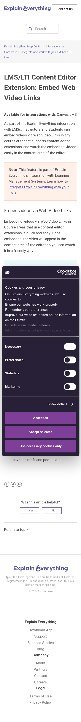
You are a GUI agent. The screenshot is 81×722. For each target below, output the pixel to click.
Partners (41, 669)
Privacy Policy (40, 702)
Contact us (64, 9)
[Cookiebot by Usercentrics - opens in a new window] (57, 272)
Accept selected (40, 432)
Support (40, 636)
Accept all (40, 418)
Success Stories (40, 643)
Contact (40, 676)
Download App (40, 630)
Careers (40, 682)
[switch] (70, 359)
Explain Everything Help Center (22, 46)
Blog (40, 649)
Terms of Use (41, 696)
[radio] (29, 510)
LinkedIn (19, 484)
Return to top (14, 529)
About (40, 663)
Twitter (13, 484)
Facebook (7, 484)
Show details (57, 404)
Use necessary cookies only (41, 446)
